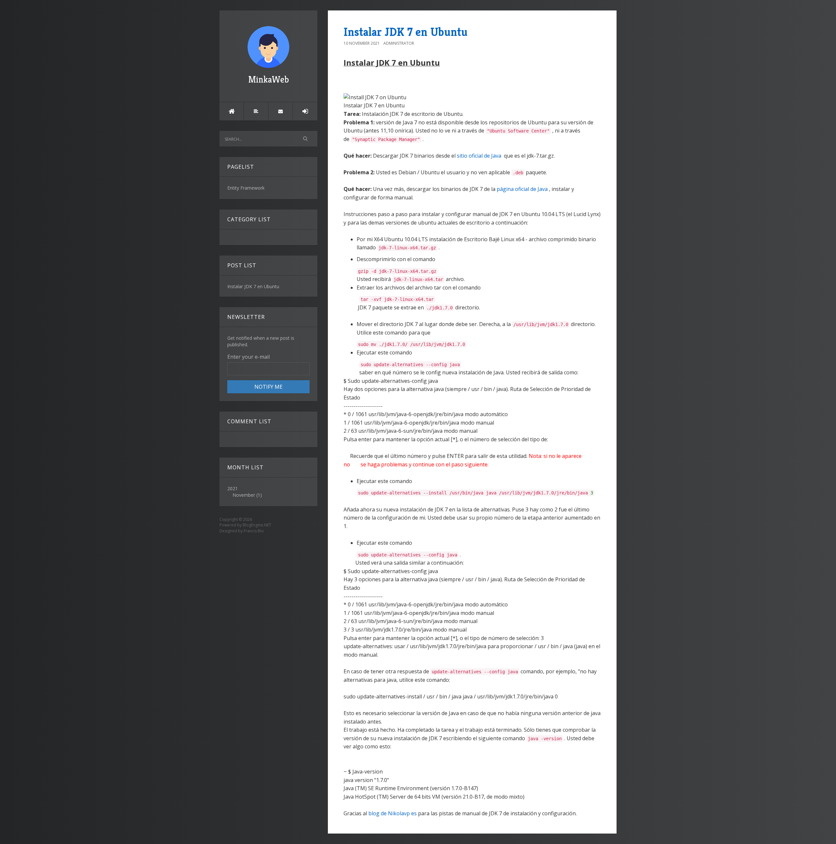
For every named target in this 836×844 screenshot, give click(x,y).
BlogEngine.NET (257, 525)
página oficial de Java (522, 189)
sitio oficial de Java (479, 155)
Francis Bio (254, 531)
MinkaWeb (268, 79)
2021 (244, 491)
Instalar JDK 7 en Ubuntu (406, 31)
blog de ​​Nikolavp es (392, 813)
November (244, 495)
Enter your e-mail (248, 356)
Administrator (398, 43)
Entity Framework (246, 188)
